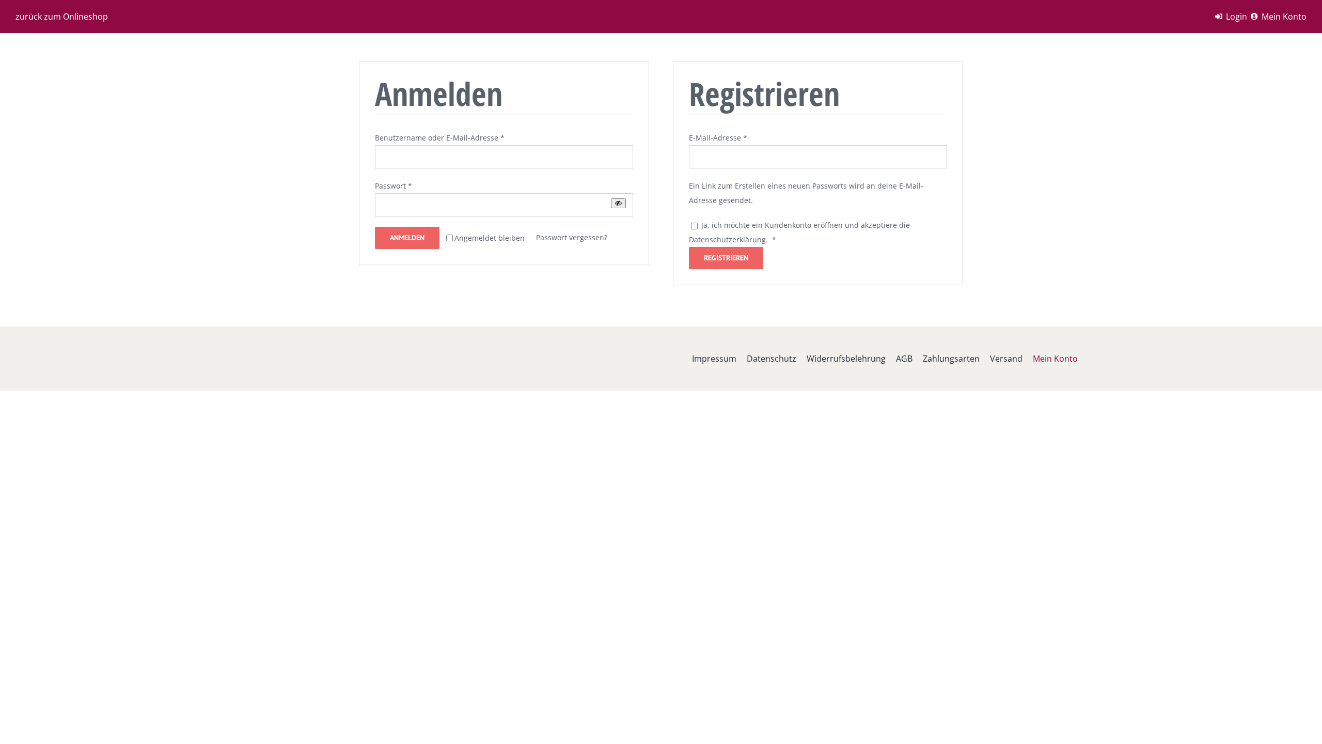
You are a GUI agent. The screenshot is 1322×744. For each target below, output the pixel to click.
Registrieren (726, 257)
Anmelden (407, 237)
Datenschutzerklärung (727, 239)
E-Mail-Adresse (718, 138)
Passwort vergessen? (571, 237)
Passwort (393, 186)
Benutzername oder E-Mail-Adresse (440, 138)
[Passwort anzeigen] (618, 203)
